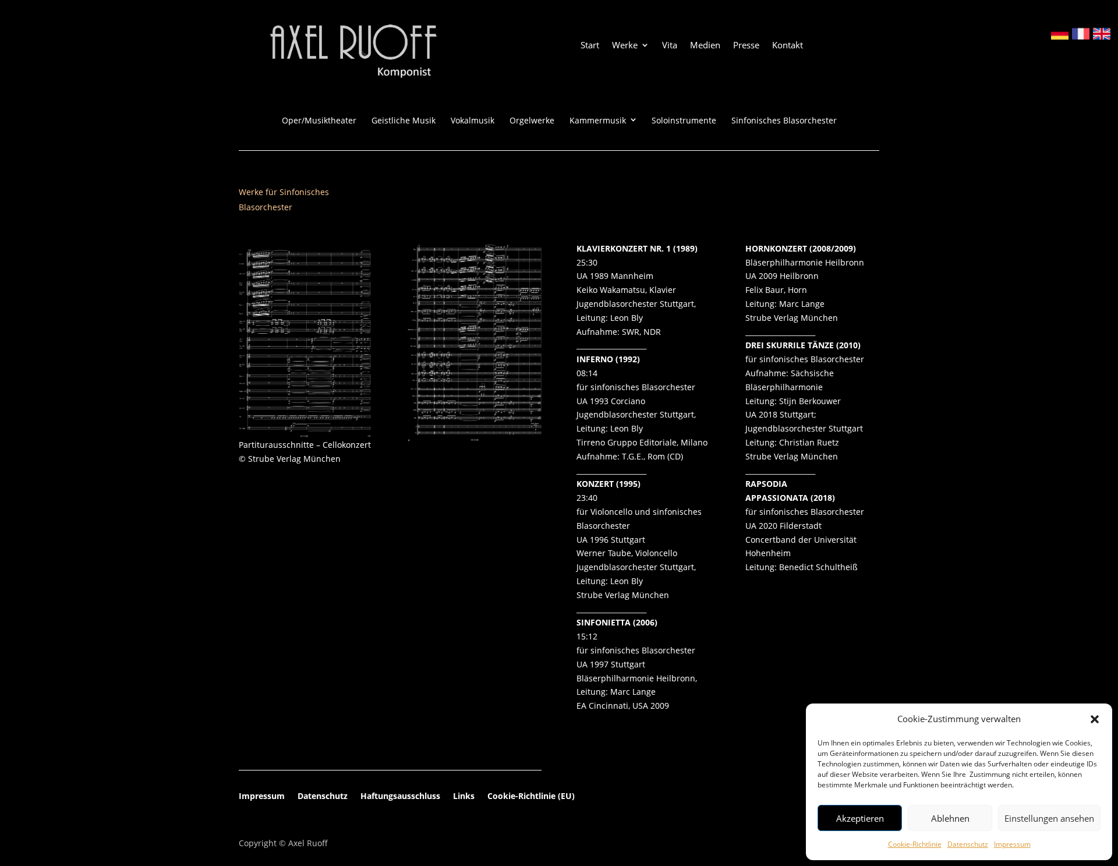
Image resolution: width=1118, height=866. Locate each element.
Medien (705, 46)
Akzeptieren (860, 818)
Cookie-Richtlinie (915, 844)
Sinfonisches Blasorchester (784, 120)
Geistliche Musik (404, 120)
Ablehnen (950, 818)
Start (590, 46)
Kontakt (787, 46)
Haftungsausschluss (400, 796)
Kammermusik (597, 120)
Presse (746, 46)
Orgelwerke (532, 120)
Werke (625, 46)
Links (464, 796)
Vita (669, 46)
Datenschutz (967, 844)
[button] (1095, 719)
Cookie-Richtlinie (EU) (531, 796)
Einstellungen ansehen (1049, 818)
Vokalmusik (472, 120)
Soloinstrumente (684, 120)
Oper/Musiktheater (319, 120)
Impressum (1012, 844)
